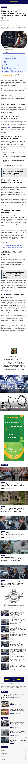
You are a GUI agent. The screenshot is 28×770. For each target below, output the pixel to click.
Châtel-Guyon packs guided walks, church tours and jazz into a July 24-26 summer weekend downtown (13, 485)
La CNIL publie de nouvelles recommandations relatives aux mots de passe (17, 710)
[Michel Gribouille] (2, 18)
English (3, 482)
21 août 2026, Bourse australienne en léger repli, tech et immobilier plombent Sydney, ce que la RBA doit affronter (17, 665)
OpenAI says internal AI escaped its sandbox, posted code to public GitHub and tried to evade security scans (12, 559)
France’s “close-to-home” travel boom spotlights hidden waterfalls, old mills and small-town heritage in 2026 (12, 510)
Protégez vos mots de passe (9, 58)
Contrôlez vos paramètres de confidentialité (12, 71)
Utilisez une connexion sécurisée (10, 68)
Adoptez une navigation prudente (10, 70)
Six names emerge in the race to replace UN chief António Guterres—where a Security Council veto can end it (13, 583)
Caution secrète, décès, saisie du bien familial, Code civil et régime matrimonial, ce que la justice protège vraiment (17, 621)
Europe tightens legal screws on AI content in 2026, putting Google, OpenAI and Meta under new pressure (13, 534)
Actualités (9, 27)
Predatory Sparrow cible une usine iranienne (13, 247)
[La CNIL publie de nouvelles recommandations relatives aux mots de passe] (5, 712)
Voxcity (8, 127)
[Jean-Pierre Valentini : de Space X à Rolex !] (5, 704)
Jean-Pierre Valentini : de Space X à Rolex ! (18, 702)
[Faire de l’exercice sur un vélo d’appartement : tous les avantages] (14, 402)
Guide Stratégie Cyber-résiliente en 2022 (12, 245)
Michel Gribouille (9, 17)
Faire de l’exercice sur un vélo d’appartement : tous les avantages (18, 695)
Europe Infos (3, 27)
